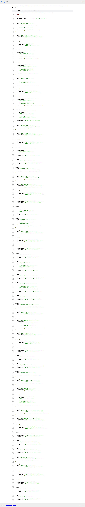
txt (80, 505)
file (38, 10)
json (83, 505)
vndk (30, 6)
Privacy (10, 505)
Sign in (82, 2)
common (64, 6)
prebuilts (25, 6)
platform (19, 6)
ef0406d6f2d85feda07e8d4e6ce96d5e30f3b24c (48, 6)
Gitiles (7, 505)
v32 (34, 6)
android (14, 6)
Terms (14, 505)
